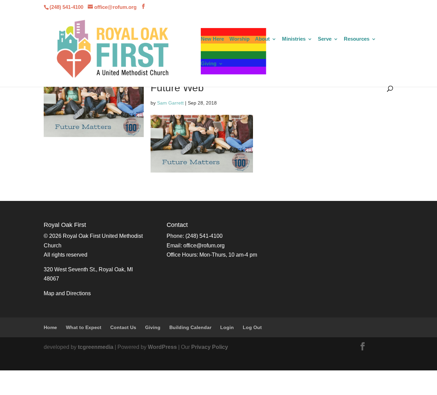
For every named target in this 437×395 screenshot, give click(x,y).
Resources (356, 39)
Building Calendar (190, 327)
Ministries (294, 39)
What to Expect (83, 327)
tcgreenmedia (95, 347)
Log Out (252, 327)
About (262, 39)
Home (50, 327)
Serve (325, 39)
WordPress (162, 347)
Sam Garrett (170, 103)
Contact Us (123, 327)
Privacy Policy (209, 347)
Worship (239, 39)
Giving (208, 63)
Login (227, 327)
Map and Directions (67, 293)
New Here (212, 39)
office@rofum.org (204, 245)
